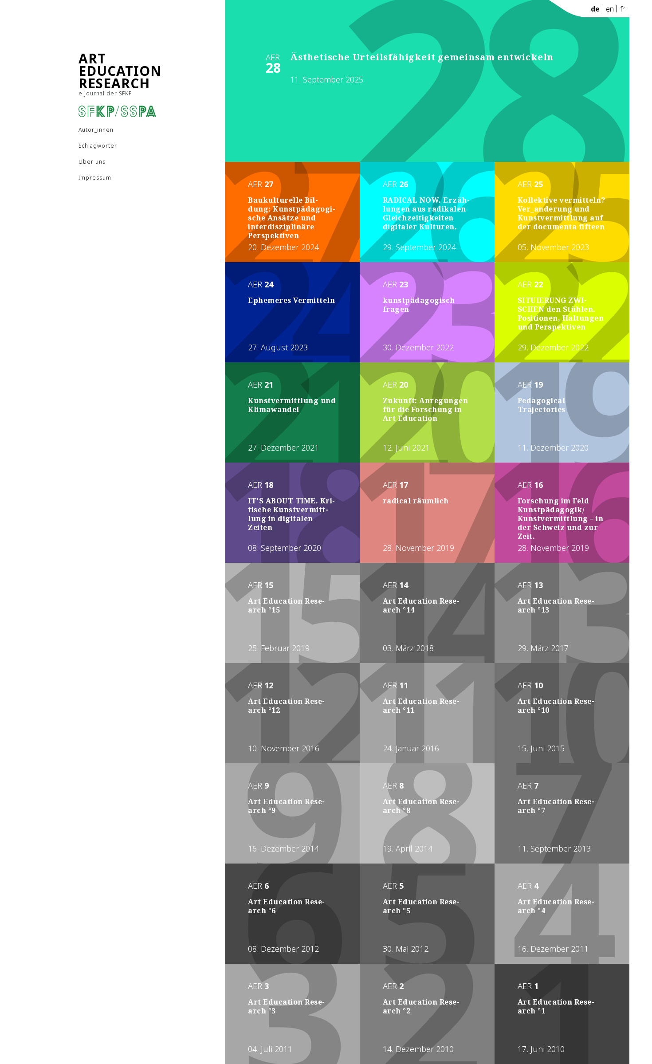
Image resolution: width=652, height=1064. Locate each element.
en (610, 9)
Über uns (92, 161)
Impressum (95, 177)
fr (622, 9)
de (595, 9)
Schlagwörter (98, 145)
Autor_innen (96, 129)
